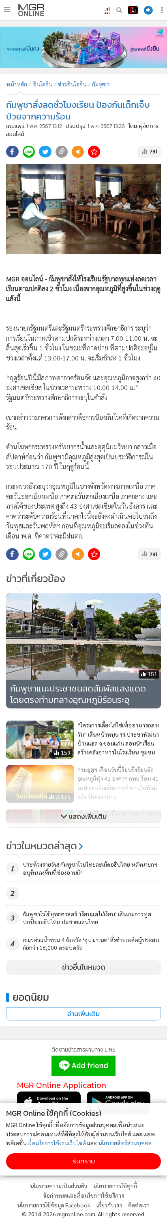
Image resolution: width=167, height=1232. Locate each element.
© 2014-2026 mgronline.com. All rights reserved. (84, 1213)
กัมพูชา (100, 84)
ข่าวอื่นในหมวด (83, 967)
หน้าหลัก (16, 84)
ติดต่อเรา (139, 1205)
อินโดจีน (42, 84)
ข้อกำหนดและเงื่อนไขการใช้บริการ (83, 1195)
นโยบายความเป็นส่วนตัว (58, 1185)
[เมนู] (7, 9)
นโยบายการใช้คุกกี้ (115, 1185)
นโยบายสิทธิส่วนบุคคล (125, 1142)
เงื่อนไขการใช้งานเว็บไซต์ (57, 1142)
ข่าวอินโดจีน (72, 84)
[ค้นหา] (119, 10)
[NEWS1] (133, 10)
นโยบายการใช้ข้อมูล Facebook (53, 1205)
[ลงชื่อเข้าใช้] (148, 10)
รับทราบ (84, 1161)
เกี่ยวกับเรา (109, 1205)
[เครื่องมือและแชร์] (163, 10)
